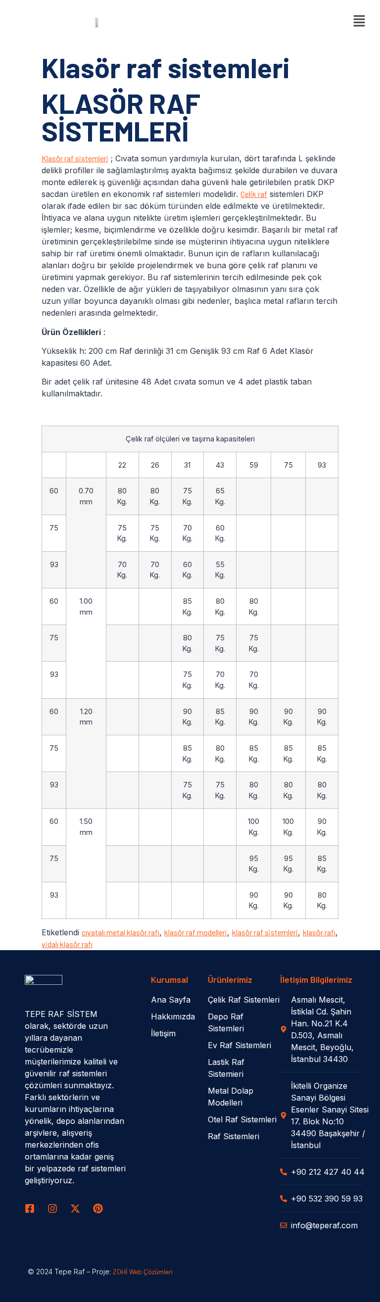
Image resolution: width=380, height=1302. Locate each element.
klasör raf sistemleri (265, 932)
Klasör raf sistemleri (75, 158)
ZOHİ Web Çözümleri (143, 1271)
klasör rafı (319, 932)
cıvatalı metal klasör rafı (120, 932)
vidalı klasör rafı (67, 944)
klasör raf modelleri (195, 932)
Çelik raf (253, 193)
